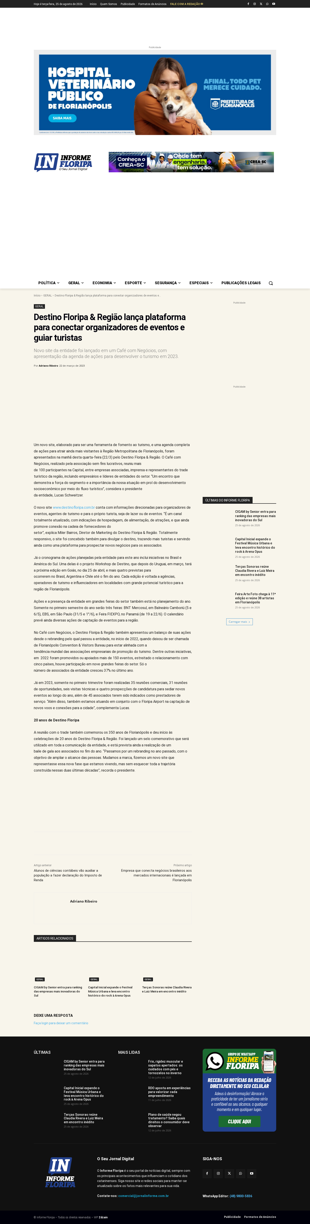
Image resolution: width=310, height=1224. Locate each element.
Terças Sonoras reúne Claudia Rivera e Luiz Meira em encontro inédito (254, 571)
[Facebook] (248, 4)
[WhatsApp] (267, 4)
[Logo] (70, 163)
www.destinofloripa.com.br (74, 507)
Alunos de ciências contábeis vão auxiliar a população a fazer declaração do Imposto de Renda (68, 875)
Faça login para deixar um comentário (61, 1023)
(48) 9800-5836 (241, 1196)
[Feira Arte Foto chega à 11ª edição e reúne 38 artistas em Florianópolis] (217, 602)
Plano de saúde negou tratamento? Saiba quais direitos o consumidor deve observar (168, 1120)
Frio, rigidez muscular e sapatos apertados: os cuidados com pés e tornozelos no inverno (165, 1067)
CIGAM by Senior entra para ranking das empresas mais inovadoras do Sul (58, 991)
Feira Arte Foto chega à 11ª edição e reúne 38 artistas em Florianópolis (255, 598)
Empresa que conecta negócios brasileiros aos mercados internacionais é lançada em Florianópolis (156, 875)
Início (37, 295)
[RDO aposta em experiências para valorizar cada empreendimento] (131, 1095)
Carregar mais (238, 622)
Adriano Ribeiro (48, 365)
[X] (261, 4)
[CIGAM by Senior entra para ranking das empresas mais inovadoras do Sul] (59, 965)
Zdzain (103, 1217)
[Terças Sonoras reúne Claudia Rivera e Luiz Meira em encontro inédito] (167, 965)
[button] (270, 283)
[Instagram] (254, 4)
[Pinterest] (108, 377)
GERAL (47, 295)
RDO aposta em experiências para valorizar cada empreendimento (169, 1092)
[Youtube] (273, 4)
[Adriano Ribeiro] (52, 908)
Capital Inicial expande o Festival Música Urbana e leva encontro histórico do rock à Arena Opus (110, 991)
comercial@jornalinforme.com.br (143, 1196)
